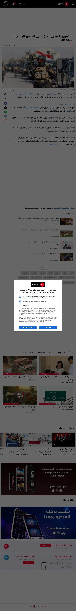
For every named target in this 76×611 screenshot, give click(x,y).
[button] (38, 305)
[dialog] (38, 305)
